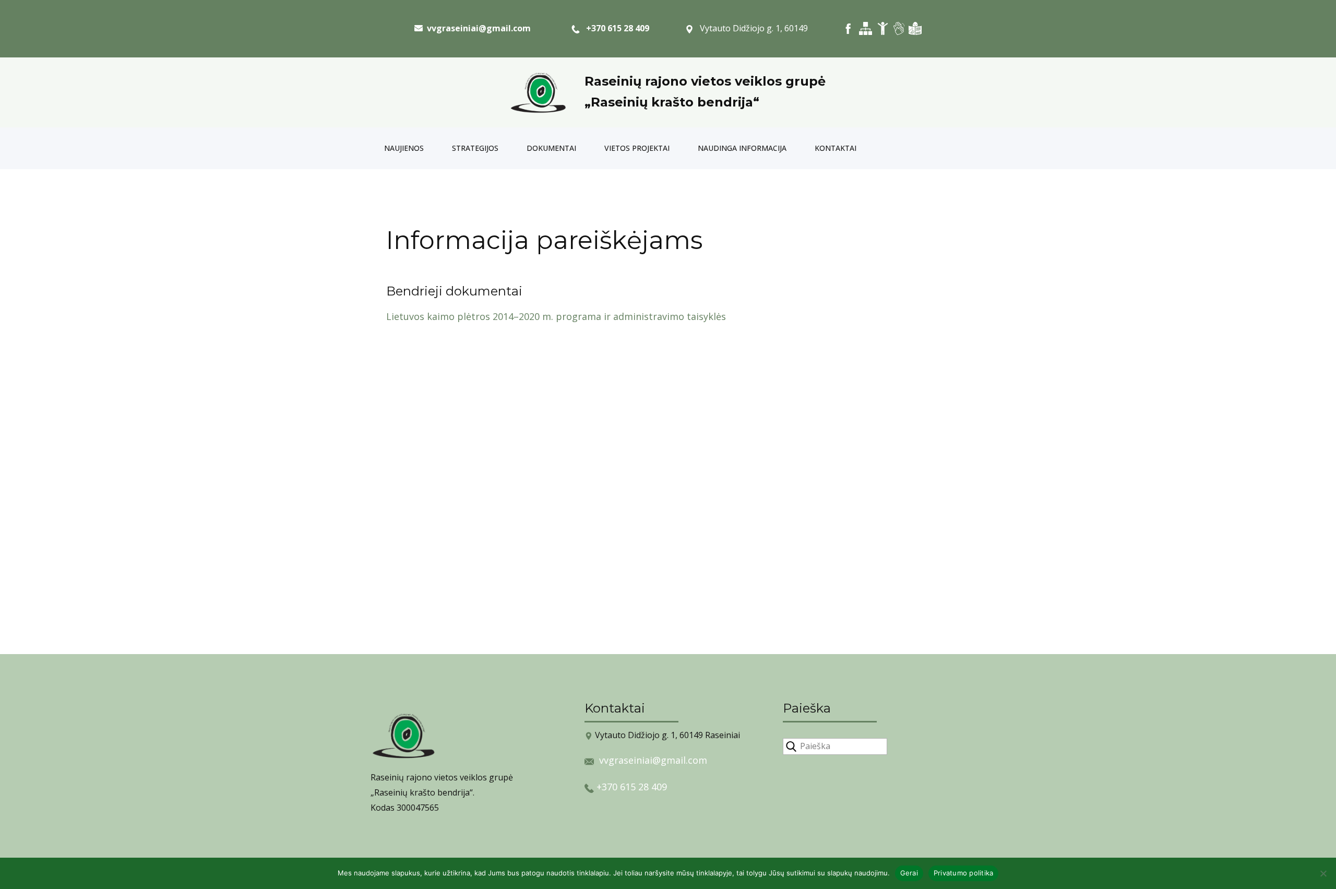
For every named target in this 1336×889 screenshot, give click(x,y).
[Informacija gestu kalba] (898, 28)
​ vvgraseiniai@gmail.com (477, 28)
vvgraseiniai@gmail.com (653, 760)
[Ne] (1323, 873)
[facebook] (848, 28)
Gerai (909, 873)
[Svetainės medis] (865, 28)
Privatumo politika (964, 873)
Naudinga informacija (742, 148)
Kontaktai (835, 148)
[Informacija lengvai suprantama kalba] (915, 28)
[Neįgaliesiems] (882, 28)
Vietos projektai (637, 148)
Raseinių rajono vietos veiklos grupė (705, 81)
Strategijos (475, 148)
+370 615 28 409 (614, 28)
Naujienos (404, 148)
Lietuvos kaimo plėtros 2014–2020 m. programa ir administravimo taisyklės (556, 316)
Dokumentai (551, 148)
